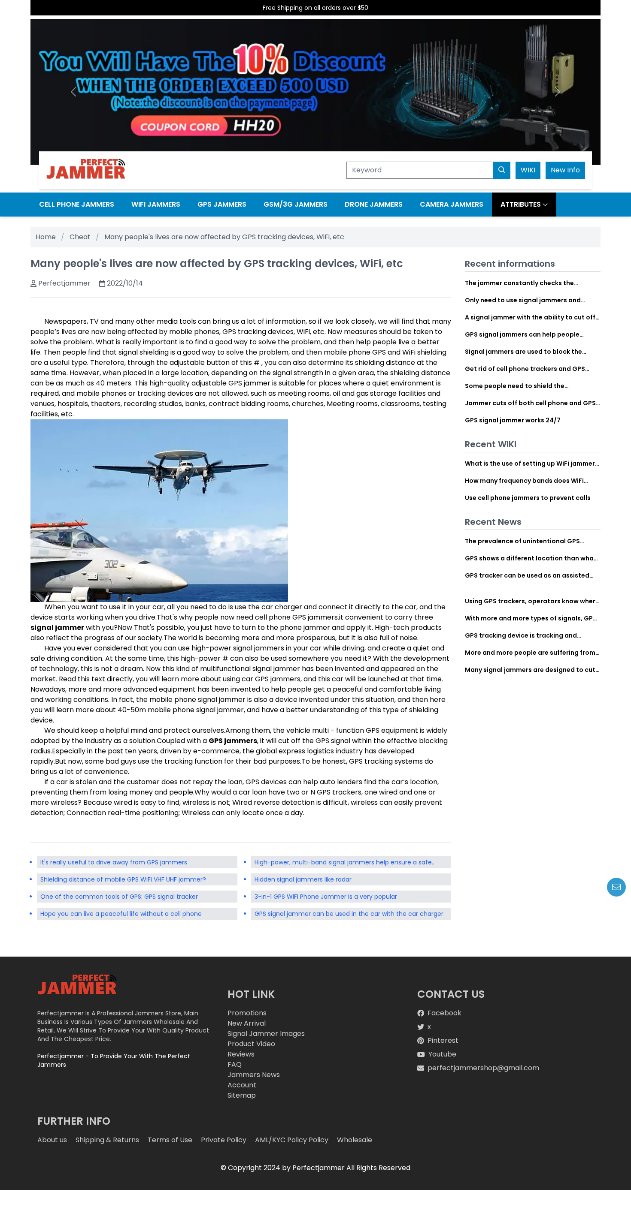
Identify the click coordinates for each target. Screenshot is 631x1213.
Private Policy (223, 1140)
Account (242, 1085)
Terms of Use (170, 1140)
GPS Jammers (221, 204)
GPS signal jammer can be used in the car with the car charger (349, 913)
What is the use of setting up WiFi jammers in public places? (531, 463)
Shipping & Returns (107, 1140)
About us (52, 1140)
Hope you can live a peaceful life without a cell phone (121, 913)
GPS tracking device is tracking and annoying (521, 635)
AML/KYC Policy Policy (291, 1140)
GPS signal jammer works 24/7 (513, 420)
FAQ (235, 1064)
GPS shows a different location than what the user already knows (531, 558)
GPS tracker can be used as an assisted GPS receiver (527, 575)
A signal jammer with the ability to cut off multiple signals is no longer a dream (530, 317)
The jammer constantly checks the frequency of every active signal (519, 283)
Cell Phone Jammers (76, 204)
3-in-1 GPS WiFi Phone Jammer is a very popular (326, 896)
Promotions (247, 1013)
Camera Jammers (451, 204)
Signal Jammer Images (266, 1033)
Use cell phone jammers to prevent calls (528, 498)
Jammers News (254, 1075)
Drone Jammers (374, 204)
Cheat (80, 237)
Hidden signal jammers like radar (303, 879)
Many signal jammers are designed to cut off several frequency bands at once (530, 669)
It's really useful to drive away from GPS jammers (113, 862)
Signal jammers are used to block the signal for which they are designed (523, 351)
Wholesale (354, 1140)
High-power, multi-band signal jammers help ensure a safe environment (343, 863)
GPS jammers (233, 741)
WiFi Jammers (155, 204)
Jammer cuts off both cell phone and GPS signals (530, 403)
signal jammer (57, 627)
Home (46, 237)
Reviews (241, 1054)
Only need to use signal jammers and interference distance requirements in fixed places (525, 300)
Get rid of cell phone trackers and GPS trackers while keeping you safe (525, 368)
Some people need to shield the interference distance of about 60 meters (531, 386)
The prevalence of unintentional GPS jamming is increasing (522, 541)
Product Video (251, 1044)
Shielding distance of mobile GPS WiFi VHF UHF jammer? (123, 879)
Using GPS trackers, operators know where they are (532, 601)
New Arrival (247, 1023)
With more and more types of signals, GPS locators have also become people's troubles (531, 618)
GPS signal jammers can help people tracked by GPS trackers (522, 334)
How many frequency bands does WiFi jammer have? (524, 480)
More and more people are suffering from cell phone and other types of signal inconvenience (530, 652)
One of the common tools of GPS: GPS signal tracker (119, 896)
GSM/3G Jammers (296, 204)
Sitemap (242, 1095)
